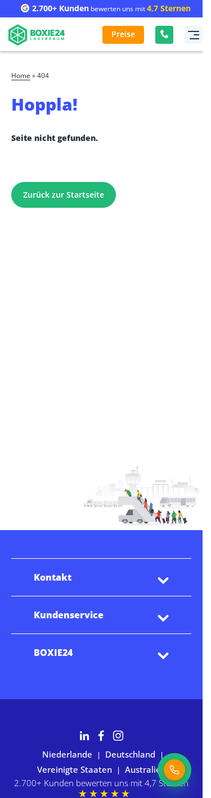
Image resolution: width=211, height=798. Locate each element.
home (20, 76)
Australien (145, 769)
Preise (123, 34)
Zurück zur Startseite (63, 194)
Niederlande (67, 754)
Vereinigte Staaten (74, 769)
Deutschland (130, 754)
